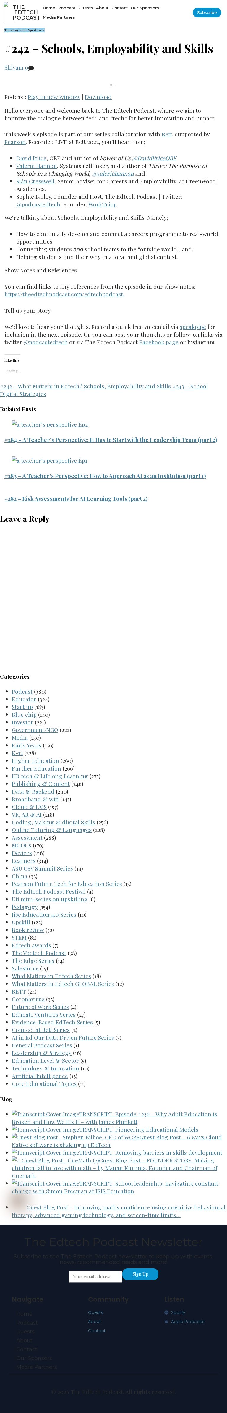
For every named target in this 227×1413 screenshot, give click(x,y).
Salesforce (25, 968)
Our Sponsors (145, 7)
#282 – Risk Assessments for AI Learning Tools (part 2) (76, 498)
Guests (85, 7)
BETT (19, 991)
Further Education (36, 768)
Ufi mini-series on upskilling (50, 899)
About (102, 7)
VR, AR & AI (27, 814)
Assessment (27, 837)
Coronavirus (28, 999)
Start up (22, 706)
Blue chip (24, 714)
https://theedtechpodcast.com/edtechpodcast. (64, 294)
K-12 (17, 753)
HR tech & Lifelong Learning (50, 776)
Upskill (21, 922)
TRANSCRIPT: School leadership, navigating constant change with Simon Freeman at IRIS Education (115, 1187)
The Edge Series (33, 960)
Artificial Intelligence (40, 1076)
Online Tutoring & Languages (52, 830)
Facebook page (159, 342)
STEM (19, 937)
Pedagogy (25, 906)
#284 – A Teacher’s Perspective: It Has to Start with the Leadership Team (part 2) (110, 439)
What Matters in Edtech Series (51, 976)
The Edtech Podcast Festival (49, 891)
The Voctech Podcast (39, 953)
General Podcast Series (42, 1045)
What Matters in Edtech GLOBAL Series (63, 983)
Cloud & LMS (29, 806)
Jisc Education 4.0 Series (44, 914)
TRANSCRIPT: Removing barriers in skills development (150, 1152)
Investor (22, 722)
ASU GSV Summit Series (42, 868)
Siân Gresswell (35, 181)
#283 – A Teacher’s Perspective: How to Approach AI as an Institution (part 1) (105, 475)
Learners (23, 860)
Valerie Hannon (36, 165)
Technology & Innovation (45, 1068)
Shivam (13, 67)
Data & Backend (33, 791)
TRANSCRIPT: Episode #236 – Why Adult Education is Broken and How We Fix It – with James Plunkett (114, 1117)
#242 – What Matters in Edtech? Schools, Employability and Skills (85, 386)
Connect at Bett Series (41, 1029)
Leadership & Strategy (42, 1053)
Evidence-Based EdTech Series (52, 1022)
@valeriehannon (113, 173)
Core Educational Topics (44, 1083)
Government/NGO (35, 730)
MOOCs (21, 845)
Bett (167, 134)
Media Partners (59, 17)
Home (49, 7)
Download (98, 97)
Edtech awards (31, 945)
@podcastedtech (38, 204)
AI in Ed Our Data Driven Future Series (63, 1037)
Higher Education (35, 760)
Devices (22, 853)
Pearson (15, 142)
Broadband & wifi (35, 799)
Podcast (66, 7)
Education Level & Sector (45, 1060)
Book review (28, 930)
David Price (31, 158)
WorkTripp (102, 204)
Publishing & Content (41, 783)
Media (20, 737)
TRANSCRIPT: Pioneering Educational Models (138, 1129)
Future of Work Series (40, 1006)
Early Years (26, 745)
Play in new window (54, 97)
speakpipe (193, 326)
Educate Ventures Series (44, 1014)
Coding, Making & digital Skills (53, 822)
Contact (119, 7)
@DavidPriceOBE (154, 158)
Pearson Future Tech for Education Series (67, 883)
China (19, 876)
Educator (24, 699)
